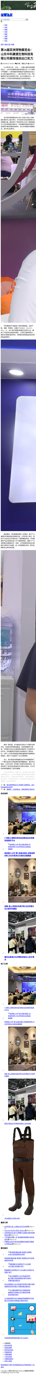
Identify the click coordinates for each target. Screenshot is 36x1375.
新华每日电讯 (8, 1350)
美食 (5, 34)
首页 (5, 25)
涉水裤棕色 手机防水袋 (12, 1218)
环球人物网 (8, 1361)
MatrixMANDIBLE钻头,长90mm (14, 1230)
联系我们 (28, 1365)
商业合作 (22, 1365)
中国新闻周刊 (8, 1359)
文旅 (5, 32)
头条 (5, 27)
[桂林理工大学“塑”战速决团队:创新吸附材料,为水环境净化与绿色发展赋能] (20, 849)
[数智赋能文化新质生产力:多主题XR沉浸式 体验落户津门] (20, 1266)
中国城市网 (8, 1352)
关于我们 (10, 1365)
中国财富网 (8, 1354)
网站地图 (4, 1365)
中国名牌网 (8, 1348)
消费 (5, 36)
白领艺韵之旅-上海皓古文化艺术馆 (15, 1226)
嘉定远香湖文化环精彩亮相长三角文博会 (17, 1123)
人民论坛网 (8, 1356)
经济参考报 (8, 1345)
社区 (5, 41)
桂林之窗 (7, 14)
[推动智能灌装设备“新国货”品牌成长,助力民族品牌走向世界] (20, 1254)
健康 (5, 38)
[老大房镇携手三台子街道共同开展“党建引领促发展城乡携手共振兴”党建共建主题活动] (20, 1280)
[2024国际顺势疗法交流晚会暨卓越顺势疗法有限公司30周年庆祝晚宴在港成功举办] (20, 1295)
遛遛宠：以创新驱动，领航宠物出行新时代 (21, 789)
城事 (5, 29)
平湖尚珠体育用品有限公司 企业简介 (16, 1338)
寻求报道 (16, 1365)
